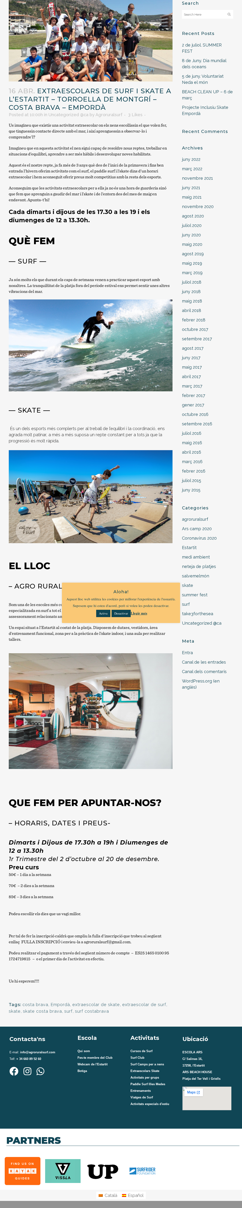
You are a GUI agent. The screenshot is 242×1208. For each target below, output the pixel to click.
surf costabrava (92, 1011)
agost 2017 (192, 348)
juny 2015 (191, 489)
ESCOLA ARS (192, 1052)
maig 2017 (192, 367)
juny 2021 (191, 187)
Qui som (84, 1051)
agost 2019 (193, 253)
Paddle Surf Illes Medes (147, 1084)
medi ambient (196, 557)
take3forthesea (197, 613)
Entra (187, 652)
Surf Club (137, 1057)
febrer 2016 (193, 471)
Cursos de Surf (141, 1051)
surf (68, 1011)
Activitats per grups (144, 1077)
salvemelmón (195, 575)
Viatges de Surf (141, 1097)
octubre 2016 (195, 414)
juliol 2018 (191, 282)
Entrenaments (140, 1091)
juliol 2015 (191, 480)
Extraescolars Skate (144, 1071)
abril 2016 (191, 452)
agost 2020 (193, 215)
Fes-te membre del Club (95, 1057)
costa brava (35, 1004)
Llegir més (139, 613)
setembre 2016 (197, 423)
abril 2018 (191, 310)
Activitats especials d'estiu (149, 1104)
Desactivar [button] (121, 613)
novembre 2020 (198, 206)
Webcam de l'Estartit (93, 1064)
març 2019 (192, 272)
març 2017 (192, 386)
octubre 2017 (195, 329)
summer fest (194, 594)
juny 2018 (191, 291)
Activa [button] (103, 613)
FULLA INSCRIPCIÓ (40, 941)
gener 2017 (193, 404)
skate (15, 1011)
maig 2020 (192, 244)
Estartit (189, 547)
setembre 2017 (197, 338)
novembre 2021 (197, 178)
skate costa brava (42, 1011)
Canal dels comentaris (204, 671)
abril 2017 (191, 376)
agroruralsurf (195, 519)
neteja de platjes (199, 566)
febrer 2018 (193, 319)
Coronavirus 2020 (199, 538)
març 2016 (192, 461)
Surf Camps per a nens (147, 1064)
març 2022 (192, 168)
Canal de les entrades (204, 662)
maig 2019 (192, 263)
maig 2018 (192, 301)
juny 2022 (191, 159)
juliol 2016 (191, 433)
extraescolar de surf (144, 1004)
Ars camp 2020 (197, 528)
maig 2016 (192, 442)
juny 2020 (191, 234)
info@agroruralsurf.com (37, 1052)
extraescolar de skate (96, 1004)
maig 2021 (192, 197)
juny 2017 (191, 357)
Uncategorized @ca (68, 114)
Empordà (60, 1004)
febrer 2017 (193, 395)
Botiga (82, 1071)
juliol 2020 (192, 225)
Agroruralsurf (108, 114)
